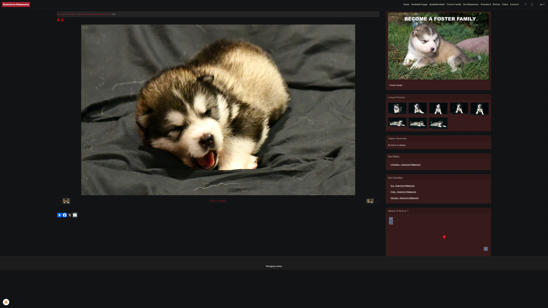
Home (406, 4)
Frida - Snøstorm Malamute (403, 192)
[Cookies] (6, 302)
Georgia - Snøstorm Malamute (405, 198)
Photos (496, 4)
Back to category (218, 201)
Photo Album (71, 14)
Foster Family (454, 4)
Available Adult (437, 4)
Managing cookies (274, 266)
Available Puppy (419, 4)
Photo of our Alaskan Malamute (94, 14)
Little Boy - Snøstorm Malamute (406, 165)
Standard (486, 4)
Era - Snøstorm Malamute (403, 186)
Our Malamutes (471, 4)
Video (505, 4)
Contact (514, 4)
